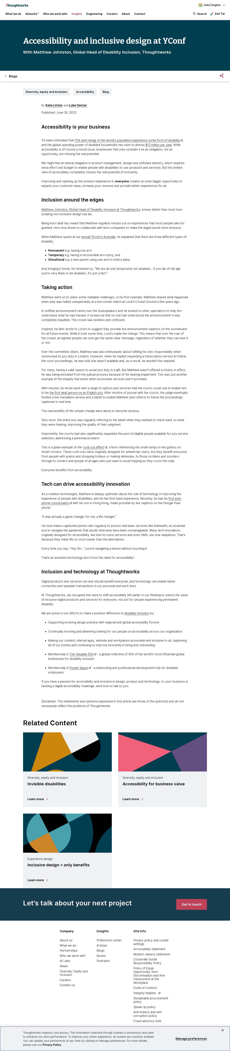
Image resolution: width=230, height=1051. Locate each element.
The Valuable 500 (81, 654)
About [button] (126, 14)
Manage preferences (191, 1038)
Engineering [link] (94, 14)
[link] (191, 904)
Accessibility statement (149, 949)
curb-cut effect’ (93, 447)
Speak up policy (144, 1007)
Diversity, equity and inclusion (46, 92)
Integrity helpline (144, 993)
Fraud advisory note (147, 1021)
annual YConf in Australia (98, 237)
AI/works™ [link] (32, 14)
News (64, 966)
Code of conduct (145, 988)
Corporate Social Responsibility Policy (147, 961)
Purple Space (79, 668)
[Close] (222, 1030)
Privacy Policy (52, 1044)
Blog (106, 92)
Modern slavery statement (151, 954)
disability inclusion (136, 613)
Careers (65, 980)
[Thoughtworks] (16, 3)
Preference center (109, 940)
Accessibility (85, 92)
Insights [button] (77, 14)
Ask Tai (220, 13)
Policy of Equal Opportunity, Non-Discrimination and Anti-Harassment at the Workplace (149, 975)
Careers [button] (112, 14)
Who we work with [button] (55, 14)
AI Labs (65, 961)
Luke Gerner (78, 105)
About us (66, 940)
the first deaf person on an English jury (76, 392)
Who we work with (72, 955)
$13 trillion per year (158, 145)
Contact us (67, 985)
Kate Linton (54, 105)
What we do (68, 945)
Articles (102, 945)
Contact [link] (139, 14)
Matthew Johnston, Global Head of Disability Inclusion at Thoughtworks (90, 209)
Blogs (101, 950)
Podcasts (103, 961)
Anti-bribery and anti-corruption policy (147, 1013)
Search (202, 14)
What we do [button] (13, 14)
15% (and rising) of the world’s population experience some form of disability (127, 140)
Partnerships (68, 950)
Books (101, 955)
